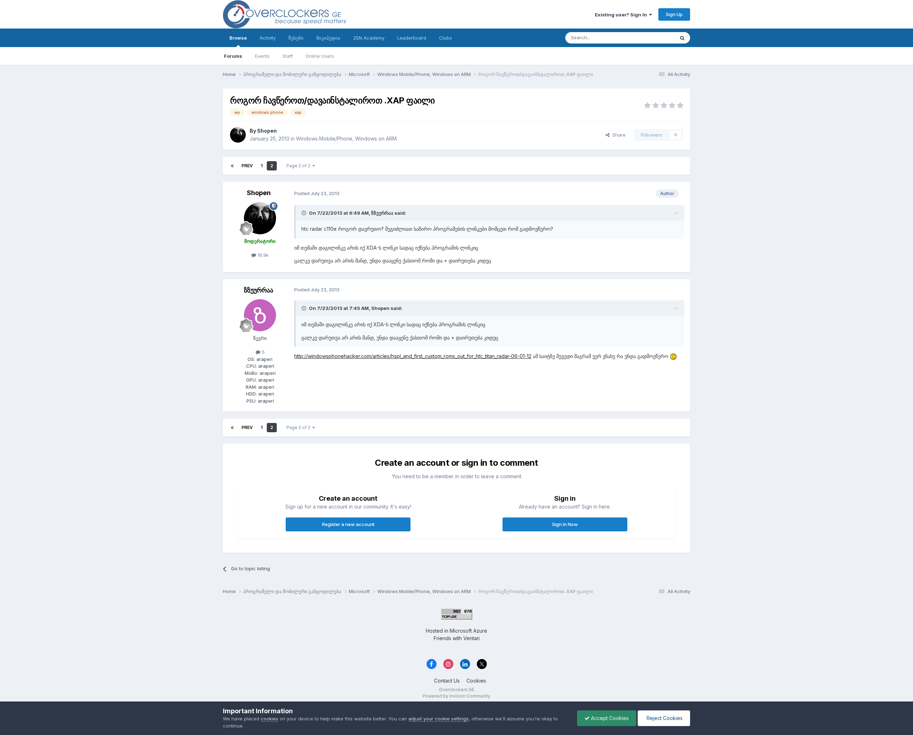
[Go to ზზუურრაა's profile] (260, 315)
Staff (287, 56)
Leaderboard (411, 38)
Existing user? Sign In (622, 14)
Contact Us (447, 681)
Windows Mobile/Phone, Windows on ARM (346, 139)
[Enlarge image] (673, 356)
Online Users (320, 56)
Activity (268, 38)
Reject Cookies (664, 718)
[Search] (682, 38)
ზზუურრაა (258, 290)
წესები (296, 38)
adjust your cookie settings (438, 718)
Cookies (476, 681)
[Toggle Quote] (304, 213)
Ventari (471, 638)
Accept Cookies (609, 718)
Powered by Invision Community (456, 696)
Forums (233, 56)
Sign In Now (565, 524)
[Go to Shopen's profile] (238, 135)
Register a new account (348, 524)
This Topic (653, 37)
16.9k (262, 255)
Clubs (445, 38)
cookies (269, 718)
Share (617, 135)
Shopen (267, 131)
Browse (238, 38)
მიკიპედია (328, 38)
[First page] (232, 165)
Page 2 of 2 (299, 165)
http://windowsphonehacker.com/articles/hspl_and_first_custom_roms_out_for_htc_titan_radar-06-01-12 (412, 356)
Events (262, 56)
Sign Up (674, 14)
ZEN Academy (368, 38)
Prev (247, 165)
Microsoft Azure (468, 631)
